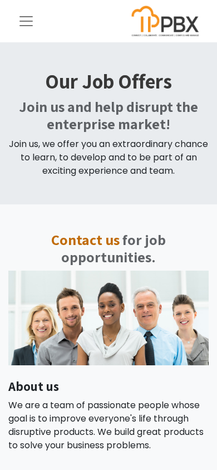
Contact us (85, 239)
